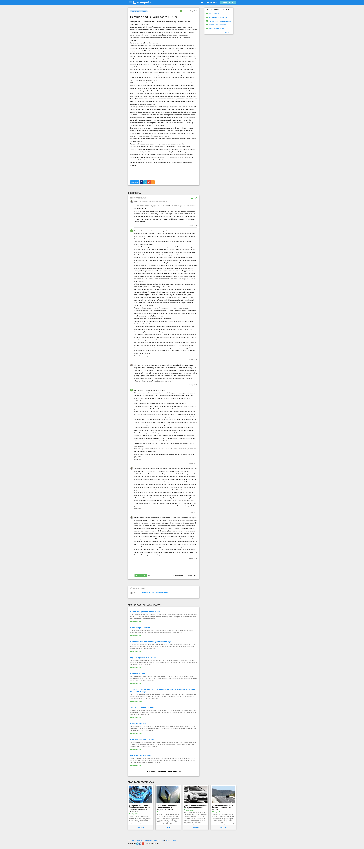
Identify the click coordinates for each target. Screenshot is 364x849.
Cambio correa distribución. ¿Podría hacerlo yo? (151, 641)
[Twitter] (137, 843)
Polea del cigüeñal (138, 723)
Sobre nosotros (136, 840)
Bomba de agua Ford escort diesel (145, 612)
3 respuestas (137, 702)
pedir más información (159, 593)
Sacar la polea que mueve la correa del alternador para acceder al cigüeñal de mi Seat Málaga (162, 690)
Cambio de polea (137, 673)
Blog (146, 840)
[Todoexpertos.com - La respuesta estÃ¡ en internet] (142, 2)
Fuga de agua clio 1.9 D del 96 (143, 657)
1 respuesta (136, 622)
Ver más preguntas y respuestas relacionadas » (163, 771)
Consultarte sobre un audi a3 (142, 739)
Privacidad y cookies (170, 840)
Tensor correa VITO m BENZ (142, 707)
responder (146, 593)
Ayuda (142, 840)
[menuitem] (141, 182)
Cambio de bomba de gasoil (216, 28)
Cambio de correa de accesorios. (218, 24)
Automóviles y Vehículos (138, 11)
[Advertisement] (163, 172)
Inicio (129, 840)
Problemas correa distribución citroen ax (220, 21)
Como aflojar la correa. (140, 627)
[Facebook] (140, 843)
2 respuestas (137, 733)
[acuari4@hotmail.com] (170, 201)
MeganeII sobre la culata (140, 755)
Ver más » (228, 32)
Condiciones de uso (159, 840)
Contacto (150, 840)
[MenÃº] (130, 2)
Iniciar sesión (212, 2)
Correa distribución (214, 13)
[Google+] (143, 843)
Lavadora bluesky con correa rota (218, 17)
